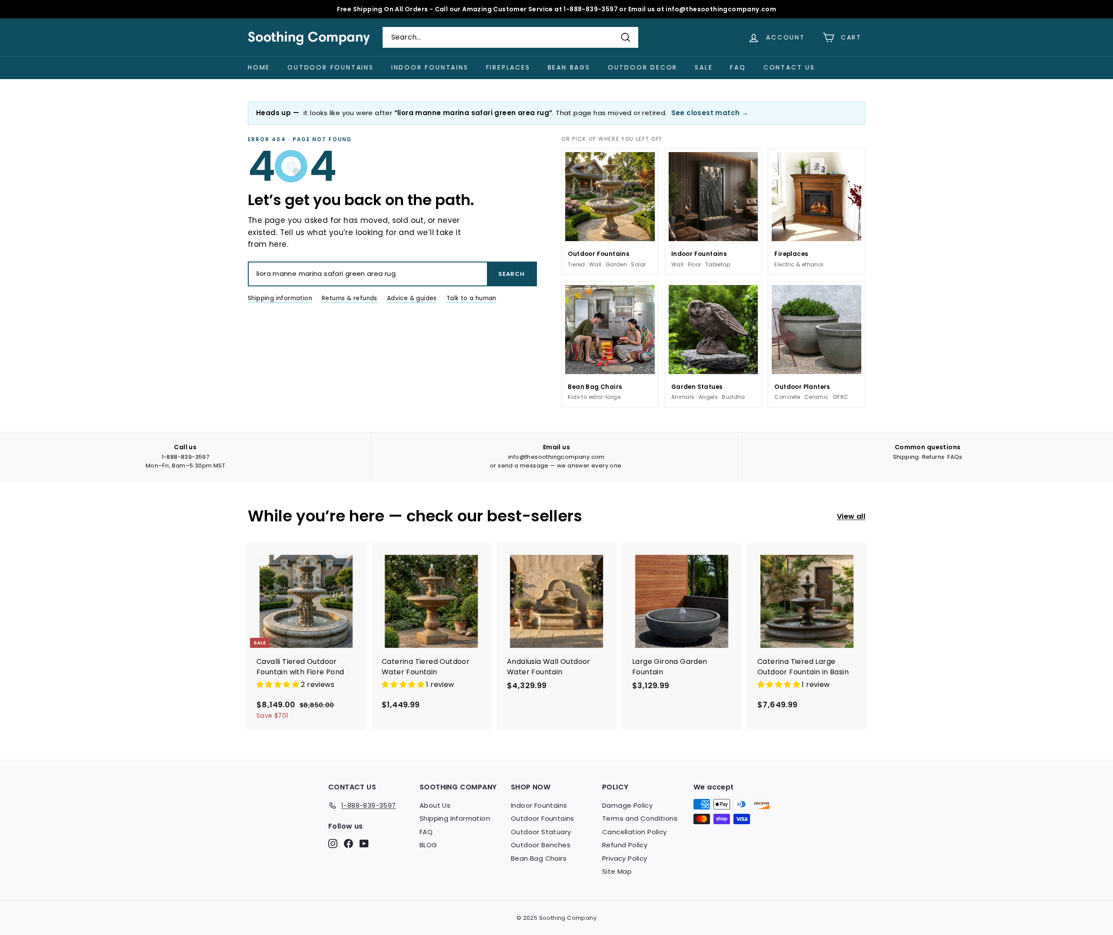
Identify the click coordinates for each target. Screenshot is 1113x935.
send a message (523, 465)
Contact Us (789, 67)
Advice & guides (412, 298)
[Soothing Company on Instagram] (332, 843)
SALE (704, 67)
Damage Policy (627, 805)
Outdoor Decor (642, 67)
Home (259, 67)
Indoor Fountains (430, 67)
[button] (279, 685)
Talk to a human (472, 298)
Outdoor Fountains (330, 67)
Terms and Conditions (639, 818)
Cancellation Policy (634, 831)
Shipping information (280, 298)
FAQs (955, 457)
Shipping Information (455, 818)
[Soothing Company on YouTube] (364, 843)
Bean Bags (569, 67)
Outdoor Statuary (541, 831)
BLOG (428, 844)
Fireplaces (508, 67)
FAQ (738, 67)
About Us (435, 805)
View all (851, 516)
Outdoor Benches (540, 844)
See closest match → (710, 112)
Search (511, 274)
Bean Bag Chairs (538, 858)
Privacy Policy (624, 858)
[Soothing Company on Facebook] (348, 843)
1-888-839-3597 (186, 457)
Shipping (906, 457)
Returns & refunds (349, 298)
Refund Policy (624, 844)
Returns (933, 457)
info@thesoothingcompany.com (556, 457)
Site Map (617, 871)
